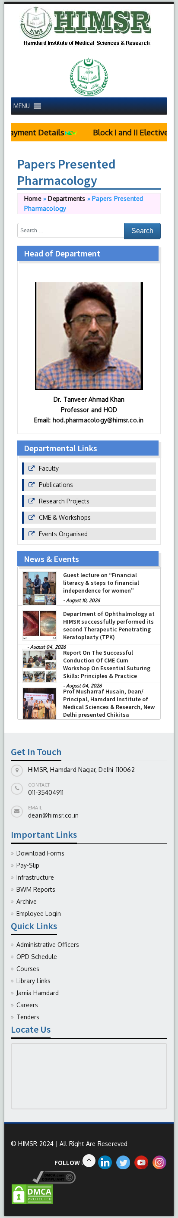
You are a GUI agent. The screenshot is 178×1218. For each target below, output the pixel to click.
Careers (27, 1005)
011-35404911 (46, 792)
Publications (56, 484)
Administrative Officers (47, 944)
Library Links (33, 980)
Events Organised (63, 533)
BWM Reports (35, 889)
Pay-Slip (27, 865)
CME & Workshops (65, 517)
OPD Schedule (36, 956)
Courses (27, 968)
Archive (26, 901)
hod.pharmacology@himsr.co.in (98, 420)
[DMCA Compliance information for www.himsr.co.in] (43, 1176)
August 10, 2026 (83, 600)
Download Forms (40, 853)
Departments (66, 198)
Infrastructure (35, 877)
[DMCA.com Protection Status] (32, 1193)
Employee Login (38, 913)
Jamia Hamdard (37, 992)
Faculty (49, 468)
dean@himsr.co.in (53, 815)
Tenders (27, 1017)
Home (32, 198)
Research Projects (64, 501)
